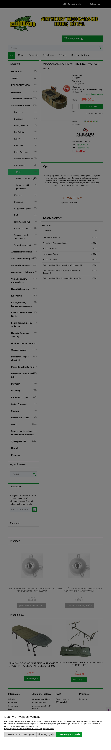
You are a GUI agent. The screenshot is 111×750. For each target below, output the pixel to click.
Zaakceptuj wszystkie (69, 734)
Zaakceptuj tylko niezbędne (20, 734)
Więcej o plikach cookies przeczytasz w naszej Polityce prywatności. (29, 729)
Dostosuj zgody (46, 734)
